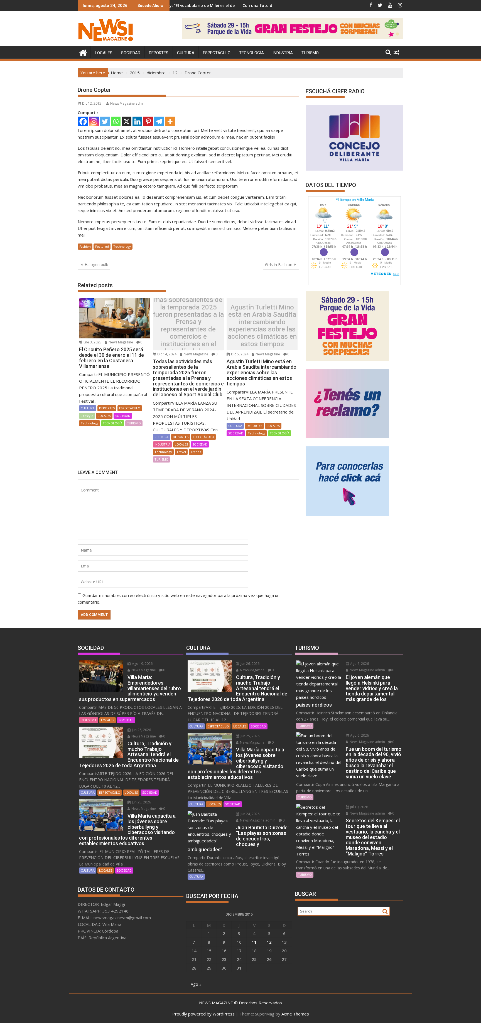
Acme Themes (295, 1014)
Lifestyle (87, 416)
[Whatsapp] (116, 121)
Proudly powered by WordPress (203, 1014)
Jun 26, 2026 (141, 729)
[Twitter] (105, 121)
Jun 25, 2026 (141, 802)
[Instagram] (94, 121)
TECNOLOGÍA (251, 52)
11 (254, 942)
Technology (122, 246)
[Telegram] (159, 121)
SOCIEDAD (130, 52)
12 (269, 942)
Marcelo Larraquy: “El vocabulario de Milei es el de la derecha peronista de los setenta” (183, 5)
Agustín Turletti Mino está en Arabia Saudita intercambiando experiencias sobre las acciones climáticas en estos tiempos (262, 326)
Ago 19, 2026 (142, 663)
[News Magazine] (83, 52)
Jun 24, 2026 (249, 813)
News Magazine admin (128, 103)
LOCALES (103, 52)
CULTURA (185, 52)
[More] (170, 121)
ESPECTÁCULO (216, 52)
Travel (181, 452)
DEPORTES (158, 52)
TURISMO (310, 52)
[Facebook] (83, 121)
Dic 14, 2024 (166, 354)
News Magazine (120, 342)
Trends (195, 452)
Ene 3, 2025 (92, 342)
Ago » (196, 984)
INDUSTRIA (283, 52)
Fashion (85, 246)
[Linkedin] (137, 121)
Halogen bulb (96, 264)
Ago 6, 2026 (359, 663)
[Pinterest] (148, 121)
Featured (102, 246)
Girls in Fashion (278, 264)
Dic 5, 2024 (239, 354)
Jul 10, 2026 (358, 807)
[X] (126, 121)
